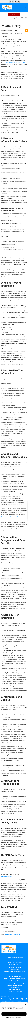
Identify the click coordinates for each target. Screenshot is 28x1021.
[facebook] (10, 2)
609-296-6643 (15, 969)
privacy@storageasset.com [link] (12, 934)
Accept (14, 1014)
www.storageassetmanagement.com (15, 62)
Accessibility (19, 957)
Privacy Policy (18, 1017)
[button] (26, 1004)
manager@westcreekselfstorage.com (14, 971)
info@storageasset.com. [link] (7, 876)
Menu (25, 8)
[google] (18, 2)
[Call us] (26, 309)
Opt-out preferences (10, 1017)
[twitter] (16, 2)
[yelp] (13, 2)
